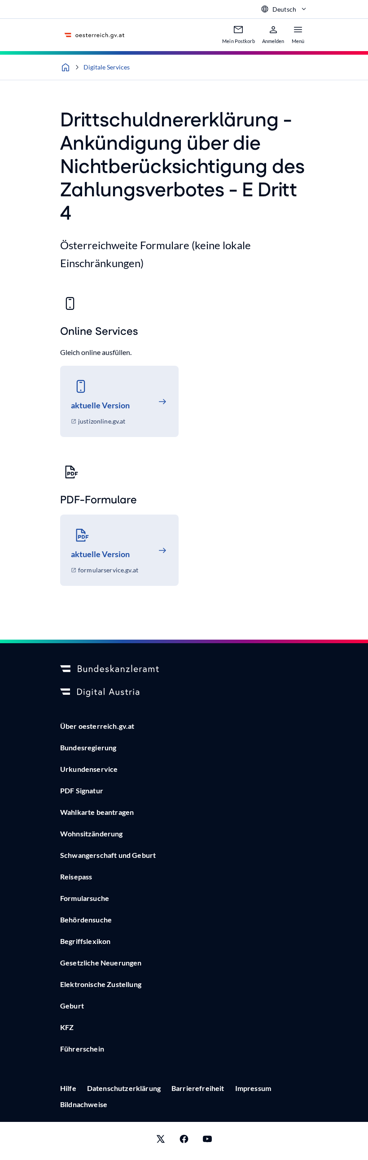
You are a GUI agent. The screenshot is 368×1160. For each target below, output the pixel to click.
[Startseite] (65, 67)
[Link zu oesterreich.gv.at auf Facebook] (184, 1141)
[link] (119, 401)
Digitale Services (106, 67)
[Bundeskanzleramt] (184, 669)
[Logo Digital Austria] (184, 692)
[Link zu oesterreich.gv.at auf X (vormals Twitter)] (160, 1141)
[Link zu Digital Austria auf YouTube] (207, 1141)
